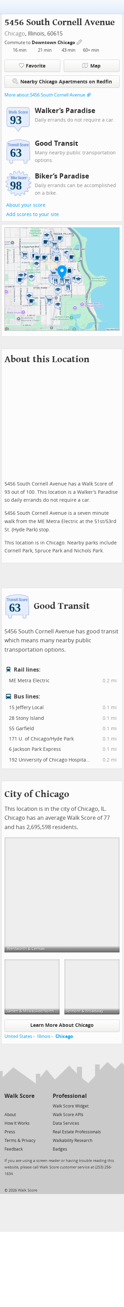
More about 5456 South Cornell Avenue (44, 95)
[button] (62, 272)
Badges (60, 1149)
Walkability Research (72, 1140)
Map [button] (95, 66)
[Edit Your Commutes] (79, 41)
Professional (70, 1096)
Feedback (13, 1149)
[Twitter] (8, 1106)
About (10, 1114)
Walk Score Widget (71, 1106)
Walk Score (19, 1096)
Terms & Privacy (19, 1140)
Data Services (66, 1123)
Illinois (43, 1036)
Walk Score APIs (68, 1114)
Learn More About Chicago (62, 1025)
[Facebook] (19, 1106)
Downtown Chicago (54, 42)
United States (18, 1036)
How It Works (17, 1123)
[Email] (30, 1106)
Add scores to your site (32, 214)
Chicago (14, 33)
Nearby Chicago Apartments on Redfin (66, 82)
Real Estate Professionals (77, 1132)
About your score (25, 205)
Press (9, 1132)
